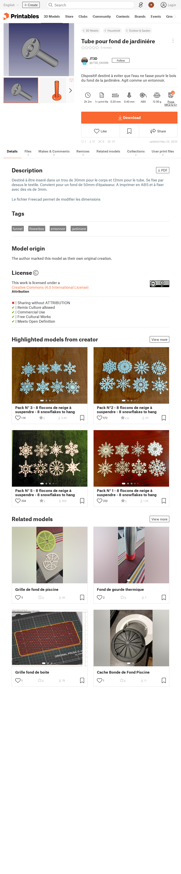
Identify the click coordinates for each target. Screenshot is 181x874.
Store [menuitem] (69, 16)
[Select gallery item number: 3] (50, 400)
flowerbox (36, 229)
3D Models (92, 30)
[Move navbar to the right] (175, 16)
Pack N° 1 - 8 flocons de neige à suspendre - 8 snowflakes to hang (126, 492)
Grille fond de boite (32, 672)
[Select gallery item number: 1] (42, 400)
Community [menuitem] (102, 16)
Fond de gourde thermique (120, 589)
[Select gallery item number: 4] (53, 400)
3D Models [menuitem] (52, 16)
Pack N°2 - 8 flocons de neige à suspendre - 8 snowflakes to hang (126, 409)
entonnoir (58, 229)
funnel (18, 229)
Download (132, 117)
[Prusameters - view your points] (151, 5)
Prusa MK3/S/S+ (170, 103)
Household (113, 30)
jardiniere (79, 229)
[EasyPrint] (141, 5)
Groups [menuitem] (171, 16)
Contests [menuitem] (122, 16)
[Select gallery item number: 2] (46, 400)
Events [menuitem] (156, 16)
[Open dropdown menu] (173, 40)
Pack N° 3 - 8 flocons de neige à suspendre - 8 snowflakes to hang (45, 409)
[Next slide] (70, 90)
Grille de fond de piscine (36, 589)
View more (159, 339)
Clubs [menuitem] (83, 16)
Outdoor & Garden (139, 30)
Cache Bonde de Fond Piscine (123, 672)
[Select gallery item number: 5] (56, 400)
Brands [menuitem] (140, 16)
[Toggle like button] (18, 417)
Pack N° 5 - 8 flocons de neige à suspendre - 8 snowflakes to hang (45, 492)
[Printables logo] (21, 16)
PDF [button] (164, 170)
